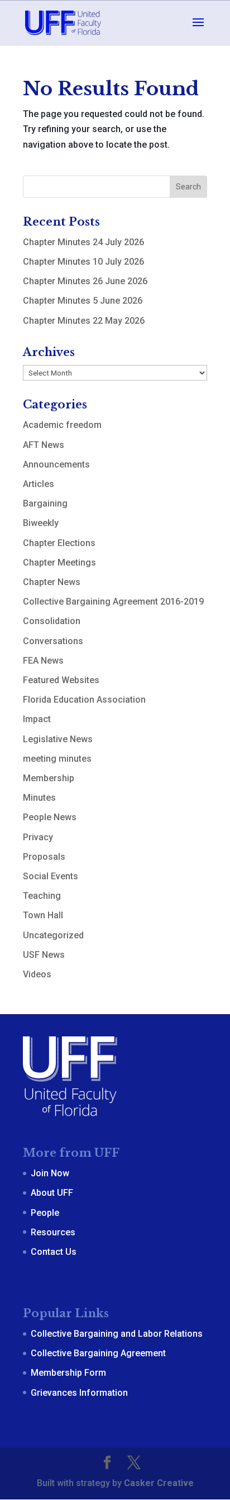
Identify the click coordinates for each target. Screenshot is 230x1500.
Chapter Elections (59, 543)
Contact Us (53, 1251)
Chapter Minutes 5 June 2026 (82, 300)
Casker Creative (159, 1483)
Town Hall (43, 915)
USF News (44, 954)
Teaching (42, 895)
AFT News (43, 445)
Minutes (39, 797)
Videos (37, 974)
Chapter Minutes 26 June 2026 (85, 281)
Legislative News (58, 739)
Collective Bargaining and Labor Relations (117, 1333)
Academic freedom (62, 425)
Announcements (56, 464)
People (45, 1212)
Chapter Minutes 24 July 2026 (83, 242)
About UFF (52, 1192)
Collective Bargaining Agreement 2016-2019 (113, 601)
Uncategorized (53, 935)
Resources (53, 1232)
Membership (48, 778)
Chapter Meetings (59, 562)
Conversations (53, 641)
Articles (38, 484)
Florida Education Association (84, 699)
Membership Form (68, 1372)
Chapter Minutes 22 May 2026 (84, 320)
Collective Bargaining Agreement (98, 1353)
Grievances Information (79, 1392)
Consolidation (51, 621)
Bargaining (45, 503)
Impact (37, 719)
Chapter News (51, 582)
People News (49, 817)
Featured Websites (61, 680)
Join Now (50, 1173)
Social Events (50, 876)
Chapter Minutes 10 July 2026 (83, 261)
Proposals (44, 856)
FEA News (43, 660)
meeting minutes (57, 758)
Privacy (38, 837)
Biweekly (41, 523)
